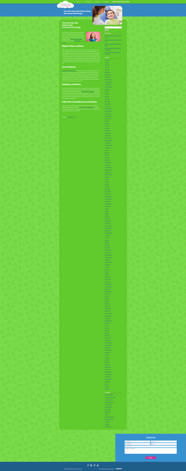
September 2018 (108, 291)
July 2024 (107, 121)
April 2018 (107, 303)
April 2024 (107, 128)
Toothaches (107, 424)
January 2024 (107, 135)
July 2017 (107, 325)
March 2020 (107, 247)
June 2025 (107, 94)
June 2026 (107, 65)
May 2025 (107, 96)
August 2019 (107, 264)
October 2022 (108, 172)
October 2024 (108, 113)
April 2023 (107, 157)
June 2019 (107, 269)
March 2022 (107, 189)
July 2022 (107, 179)
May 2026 (107, 67)
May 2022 (107, 184)
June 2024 (107, 123)
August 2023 (107, 147)
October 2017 (108, 318)
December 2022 (108, 167)
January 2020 (107, 252)
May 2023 (107, 155)
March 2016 (107, 364)
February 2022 (108, 191)
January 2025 (107, 106)
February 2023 (108, 162)
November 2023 (108, 140)
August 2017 (107, 323)
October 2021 (108, 201)
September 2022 (108, 174)
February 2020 (108, 250)
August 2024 (107, 118)
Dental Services (88, 1)
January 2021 (107, 223)
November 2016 (108, 345)
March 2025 (107, 101)
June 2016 (107, 357)
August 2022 (107, 177)
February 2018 (108, 308)
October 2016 (108, 347)
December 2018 (108, 284)
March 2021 (107, 218)
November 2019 (108, 257)
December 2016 (108, 342)
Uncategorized (108, 426)
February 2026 (108, 74)
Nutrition (106, 414)
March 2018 (107, 306)
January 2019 (107, 281)
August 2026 (107, 60)
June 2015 (107, 386)
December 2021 (108, 196)
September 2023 (108, 145)
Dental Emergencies (109, 402)
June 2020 (107, 240)
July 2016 (107, 354)
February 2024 (108, 133)
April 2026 (107, 69)
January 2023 (107, 164)
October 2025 (108, 84)
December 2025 (108, 79)
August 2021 (107, 206)
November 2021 (108, 199)
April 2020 (107, 245)
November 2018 (108, 286)
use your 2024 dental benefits (87, 91)
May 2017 (107, 330)
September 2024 (108, 116)
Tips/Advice (107, 421)
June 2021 (107, 211)
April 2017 (107, 333)
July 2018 (107, 296)
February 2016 (108, 367)
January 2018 (107, 311)
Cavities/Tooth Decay (109, 395)
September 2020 (108, 233)
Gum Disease (107, 412)
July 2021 (107, 208)
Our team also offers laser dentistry (69, 70)
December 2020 (108, 225)
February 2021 (108, 220)
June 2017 (107, 328)
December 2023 (108, 138)
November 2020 (108, 228)
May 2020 (107, 242)
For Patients (97, 1)
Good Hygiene (108, 409)
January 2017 (107, 340)
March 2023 (107, 160)
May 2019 (107, 272)
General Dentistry (108, 407)
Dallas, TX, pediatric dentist (76, 39)
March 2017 (107, 335)
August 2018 (107, 294)
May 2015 (107, 389)
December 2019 (108, 255)
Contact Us (106, 1)
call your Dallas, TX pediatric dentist (86, 107)
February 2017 (108, 337)
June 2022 (107, 181)
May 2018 (107, 301)
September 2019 (108, 262)
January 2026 (107, 77)
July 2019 (107, 267)
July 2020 (107, 238)
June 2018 (107, 298)
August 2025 (107, 89)
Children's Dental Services (110, 397)
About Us (79, 1)
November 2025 (108, 82)
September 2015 (108, 379)
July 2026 (107, 62)
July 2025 (107, 91)
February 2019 (108, 279)
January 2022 (107, 194)
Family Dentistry (108, 404)
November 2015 (108, 374)
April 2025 (107, 99)
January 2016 (107, 369)
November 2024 (108, 111)
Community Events (109, 399)
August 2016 (107, 352)
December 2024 (108, 108)
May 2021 (107, 213)
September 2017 (108, 320)
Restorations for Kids (71, 117)
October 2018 (108, 289)
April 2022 (107, 186)
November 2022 (108, 169)
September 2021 (108, 203)
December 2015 (108, 372)
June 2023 (107, 152)
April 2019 (107, 274)
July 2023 (107, 150)
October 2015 (108, 376)
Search (106, 29)
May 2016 (107, 359)
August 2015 (107, 381)
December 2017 (108, 313)
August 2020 (107, 235)
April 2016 (107, 362)
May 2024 (107, 125)
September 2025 (108, 86)
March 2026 (107, 72)
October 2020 (108, 230)
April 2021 (107, 216)
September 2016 (108, 350)
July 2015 (107, 384)
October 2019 (108, 259)
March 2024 (107, 130)
